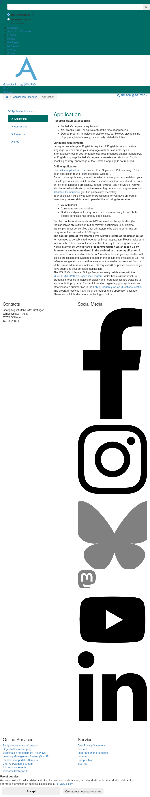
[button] (7, 88)
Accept (31, 791)
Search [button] (126, 95)
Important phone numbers (93, 752)
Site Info (82, 763)
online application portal (72, 170)
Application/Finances (19, 31)
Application (20, 119)
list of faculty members (67, 192)
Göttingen (13, 42)
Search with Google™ (21, 14)
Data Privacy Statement (91, 745)
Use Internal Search (20, 19)
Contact (11, 53)
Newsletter (13, 46)
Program (12, 35)
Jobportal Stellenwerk (15, 771)
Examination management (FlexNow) (24, 752)
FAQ (16, 142)
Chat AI (7, 763)
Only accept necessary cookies (83, 791)
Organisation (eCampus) (17, 749)
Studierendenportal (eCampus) (21, 760)
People (11, 38)
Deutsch (140, 95)
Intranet (82, 756)
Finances (19, 134)
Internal (11, 49)
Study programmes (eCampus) (21, 745)
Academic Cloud (22, 763)
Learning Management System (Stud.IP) (26, 756)
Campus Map (85, 760)
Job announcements (14, 767)
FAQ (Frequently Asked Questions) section (117, 287)
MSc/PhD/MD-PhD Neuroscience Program (78, 276)
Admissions (20, 126)
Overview (12, 27)
